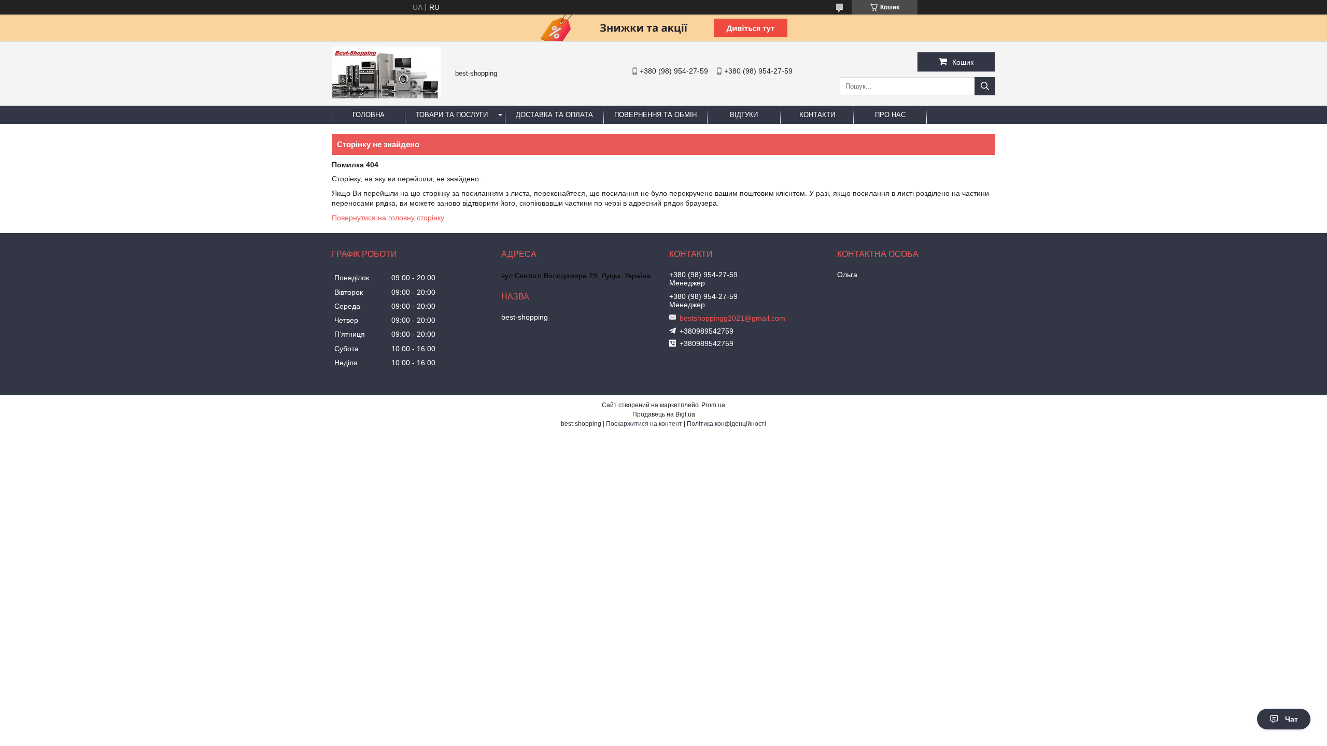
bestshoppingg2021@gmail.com (732, 318)
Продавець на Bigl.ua (663, 414)
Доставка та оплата (554, 115)
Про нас (890, 115)
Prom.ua (713, 405)
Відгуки (744, 115)
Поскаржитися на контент (644, 423)
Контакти (817, 115)
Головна (368, 115)
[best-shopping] (386, 96)
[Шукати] (985, 86)
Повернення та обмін (655, 115)
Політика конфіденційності (726, 423)
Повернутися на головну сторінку (388, 217)
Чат (1291, 719)
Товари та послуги (452, 115)
